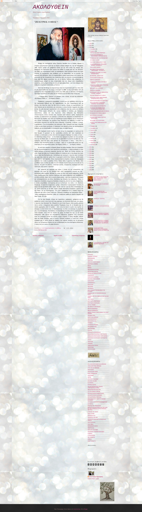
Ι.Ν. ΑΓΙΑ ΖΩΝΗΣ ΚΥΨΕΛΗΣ (94, 391)
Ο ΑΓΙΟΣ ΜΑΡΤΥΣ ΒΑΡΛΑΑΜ (96, 77)
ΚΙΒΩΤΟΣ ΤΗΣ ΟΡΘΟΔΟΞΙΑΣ (94, 405)
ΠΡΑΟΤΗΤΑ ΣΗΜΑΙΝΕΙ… (95, 90)
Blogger (85, 509)
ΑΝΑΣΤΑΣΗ (90, 260)
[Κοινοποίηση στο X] (69, 228)
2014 (90, 163)
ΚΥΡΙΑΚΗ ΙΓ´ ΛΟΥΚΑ (94, 60)
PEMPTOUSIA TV (92, 441)
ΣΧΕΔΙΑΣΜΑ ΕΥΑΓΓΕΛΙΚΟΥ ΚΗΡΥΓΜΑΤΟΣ (97, 337)
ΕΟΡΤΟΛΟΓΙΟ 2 (91, 282)
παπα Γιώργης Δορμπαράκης (96, 476)
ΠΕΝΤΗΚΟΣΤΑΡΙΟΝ (92, 319)
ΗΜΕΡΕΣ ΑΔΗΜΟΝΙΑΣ (95, 79)
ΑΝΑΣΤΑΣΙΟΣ (91, 369)
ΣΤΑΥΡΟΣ (90, 330)
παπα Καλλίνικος (91, 422)
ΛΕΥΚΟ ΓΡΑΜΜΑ (91, 304)
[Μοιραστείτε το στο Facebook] (71, 228)
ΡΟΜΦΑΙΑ (90, 433)
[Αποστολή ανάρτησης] (64, 228)
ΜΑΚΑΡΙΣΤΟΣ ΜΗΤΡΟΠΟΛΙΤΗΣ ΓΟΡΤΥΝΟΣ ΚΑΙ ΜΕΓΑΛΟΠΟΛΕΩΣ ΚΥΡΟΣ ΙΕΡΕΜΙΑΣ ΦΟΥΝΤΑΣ (97, 408)
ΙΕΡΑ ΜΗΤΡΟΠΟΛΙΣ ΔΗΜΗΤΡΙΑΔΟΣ (96, 393)
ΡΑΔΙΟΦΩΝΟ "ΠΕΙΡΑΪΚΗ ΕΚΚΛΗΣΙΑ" (96, 431)
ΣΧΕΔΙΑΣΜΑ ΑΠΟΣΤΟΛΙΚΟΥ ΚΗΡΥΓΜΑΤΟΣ (97, 336)
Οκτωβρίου (92, 126)
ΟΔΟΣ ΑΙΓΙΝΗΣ (91, 413)
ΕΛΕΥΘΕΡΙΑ (90, 382)
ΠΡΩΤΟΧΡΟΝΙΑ (91, 328)
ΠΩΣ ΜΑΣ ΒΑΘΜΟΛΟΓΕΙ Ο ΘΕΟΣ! (98, 95)
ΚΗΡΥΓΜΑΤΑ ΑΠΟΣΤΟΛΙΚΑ (94, 301)
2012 (90, 167)
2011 (90, 169)
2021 (90, 151)
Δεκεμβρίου (93, 49)
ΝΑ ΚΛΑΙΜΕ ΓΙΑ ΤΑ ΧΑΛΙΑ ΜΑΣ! (97, 120)
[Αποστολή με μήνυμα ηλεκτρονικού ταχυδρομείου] (67, 228)
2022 (90, 149)
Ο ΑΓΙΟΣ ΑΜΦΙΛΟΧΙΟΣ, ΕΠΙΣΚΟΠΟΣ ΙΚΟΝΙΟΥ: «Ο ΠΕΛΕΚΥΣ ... (98, 65)
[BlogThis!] (68, 228)
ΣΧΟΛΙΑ (89, 339)
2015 (90, 161)
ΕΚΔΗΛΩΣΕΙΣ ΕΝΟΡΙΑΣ (93, 277)
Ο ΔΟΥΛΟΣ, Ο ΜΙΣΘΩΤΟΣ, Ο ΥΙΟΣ (98, 62)
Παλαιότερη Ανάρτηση (78, 235)
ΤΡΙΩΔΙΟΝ (90, 343)
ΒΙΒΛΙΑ (89, 265)
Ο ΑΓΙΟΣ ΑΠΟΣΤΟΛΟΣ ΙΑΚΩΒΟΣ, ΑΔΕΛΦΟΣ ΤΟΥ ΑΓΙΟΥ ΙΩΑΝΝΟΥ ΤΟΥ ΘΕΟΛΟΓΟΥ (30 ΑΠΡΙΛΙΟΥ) (101, 222)
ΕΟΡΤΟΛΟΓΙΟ (91, 280)
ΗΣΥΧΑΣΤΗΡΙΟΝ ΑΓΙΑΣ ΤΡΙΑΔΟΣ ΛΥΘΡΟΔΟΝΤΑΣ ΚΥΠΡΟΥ (95, 387)
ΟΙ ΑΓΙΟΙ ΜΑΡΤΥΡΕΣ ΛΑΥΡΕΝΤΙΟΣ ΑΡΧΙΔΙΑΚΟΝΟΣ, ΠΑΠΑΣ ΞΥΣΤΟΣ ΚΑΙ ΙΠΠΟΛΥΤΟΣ (101, 229)
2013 (90, 165)
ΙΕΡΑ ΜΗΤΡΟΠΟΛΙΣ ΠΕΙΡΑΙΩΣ (94, 397)
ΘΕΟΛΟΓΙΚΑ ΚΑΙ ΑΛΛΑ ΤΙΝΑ (94, 389)
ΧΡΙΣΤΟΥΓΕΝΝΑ (91, 349)
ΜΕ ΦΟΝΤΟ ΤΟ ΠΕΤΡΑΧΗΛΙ (94, 306)
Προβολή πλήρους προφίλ (93, 478)
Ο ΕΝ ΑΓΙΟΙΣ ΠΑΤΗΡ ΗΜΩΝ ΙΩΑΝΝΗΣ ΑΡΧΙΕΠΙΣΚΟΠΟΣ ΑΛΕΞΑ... (98, 98)
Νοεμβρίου (92, 51)
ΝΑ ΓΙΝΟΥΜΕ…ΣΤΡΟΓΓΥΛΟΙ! (96, 75)
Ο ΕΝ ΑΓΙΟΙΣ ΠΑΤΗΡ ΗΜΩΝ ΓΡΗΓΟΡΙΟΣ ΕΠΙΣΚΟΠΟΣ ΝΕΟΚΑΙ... (99, 86)
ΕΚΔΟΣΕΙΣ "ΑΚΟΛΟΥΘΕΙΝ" (94, 278)
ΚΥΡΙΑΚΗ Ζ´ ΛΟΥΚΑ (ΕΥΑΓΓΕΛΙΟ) (101, 206)
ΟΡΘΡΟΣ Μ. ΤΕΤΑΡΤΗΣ (99, 198)
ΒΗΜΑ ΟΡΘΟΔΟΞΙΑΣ (92, 373)
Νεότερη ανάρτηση (38, 235)
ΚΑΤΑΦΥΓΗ (90, 403)
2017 (90, 159)
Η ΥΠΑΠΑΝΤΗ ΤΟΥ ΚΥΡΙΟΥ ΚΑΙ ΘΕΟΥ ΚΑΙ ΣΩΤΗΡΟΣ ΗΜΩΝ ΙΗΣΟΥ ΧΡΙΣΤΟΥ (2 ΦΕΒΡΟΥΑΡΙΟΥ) (101, 178)
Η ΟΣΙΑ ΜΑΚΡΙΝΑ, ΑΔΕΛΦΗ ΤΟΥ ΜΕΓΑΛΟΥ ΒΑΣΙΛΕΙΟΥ (101, 243)
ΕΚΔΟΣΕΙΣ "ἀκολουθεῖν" (93, 379)
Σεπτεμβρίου (93, 128)
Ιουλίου (92, 132)
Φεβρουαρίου (93, 142)
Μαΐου (91, 136)
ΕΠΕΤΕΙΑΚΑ (90, 284)
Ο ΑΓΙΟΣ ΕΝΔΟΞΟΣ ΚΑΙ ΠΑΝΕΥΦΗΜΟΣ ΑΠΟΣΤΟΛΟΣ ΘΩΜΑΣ (100, 192)
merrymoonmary (76, 509)
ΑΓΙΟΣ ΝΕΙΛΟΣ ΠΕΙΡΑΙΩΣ (93, 367)
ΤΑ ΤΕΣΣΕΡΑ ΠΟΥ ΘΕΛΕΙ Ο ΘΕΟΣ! (98, 113)
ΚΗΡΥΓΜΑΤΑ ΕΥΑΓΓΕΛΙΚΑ (94, 303)
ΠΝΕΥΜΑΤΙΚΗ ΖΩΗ (42, 230)
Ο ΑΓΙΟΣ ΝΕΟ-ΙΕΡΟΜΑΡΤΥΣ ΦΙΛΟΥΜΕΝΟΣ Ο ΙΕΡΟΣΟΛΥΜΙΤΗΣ (98, 55)
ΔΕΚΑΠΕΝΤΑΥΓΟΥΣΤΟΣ (93, 269)
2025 (90, 45)
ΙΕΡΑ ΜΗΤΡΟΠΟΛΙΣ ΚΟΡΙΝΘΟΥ (95, 395)
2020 (90, 153)
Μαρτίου (92, 140)
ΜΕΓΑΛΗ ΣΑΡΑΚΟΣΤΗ (93, 310)
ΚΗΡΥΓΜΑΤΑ (90, 299)
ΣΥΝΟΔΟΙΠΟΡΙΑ (91, 435)
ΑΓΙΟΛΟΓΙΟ (90, 254)
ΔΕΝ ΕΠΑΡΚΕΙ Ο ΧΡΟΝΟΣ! (96, 115)
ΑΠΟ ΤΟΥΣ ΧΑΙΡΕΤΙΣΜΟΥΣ (94, 262)
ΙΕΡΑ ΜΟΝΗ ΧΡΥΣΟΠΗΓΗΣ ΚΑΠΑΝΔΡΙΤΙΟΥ (97, 402)
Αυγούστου (92, 130)
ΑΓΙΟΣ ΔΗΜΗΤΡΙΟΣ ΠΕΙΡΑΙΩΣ (94, 366)
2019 (90, 155)
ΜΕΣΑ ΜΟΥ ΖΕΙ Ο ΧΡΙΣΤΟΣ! (96, 88)
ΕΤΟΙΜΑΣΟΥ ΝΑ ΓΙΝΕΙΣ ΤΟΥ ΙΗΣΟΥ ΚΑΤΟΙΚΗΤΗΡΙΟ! (98, 73)
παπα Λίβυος (90, 424)
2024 (90, 47)
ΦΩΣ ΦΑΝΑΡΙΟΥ (91, 437)
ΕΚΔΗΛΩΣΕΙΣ (91, 275)
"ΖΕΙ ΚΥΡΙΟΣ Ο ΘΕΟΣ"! (95, 67)
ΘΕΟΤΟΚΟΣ (90, 286)
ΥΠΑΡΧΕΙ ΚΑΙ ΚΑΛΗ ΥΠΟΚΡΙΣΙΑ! (97, 52)
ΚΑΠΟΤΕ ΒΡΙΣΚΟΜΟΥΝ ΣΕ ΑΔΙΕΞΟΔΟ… (99, 100)
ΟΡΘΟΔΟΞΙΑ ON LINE (93, 417)
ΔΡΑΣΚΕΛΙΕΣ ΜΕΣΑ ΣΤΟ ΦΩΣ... (95, 273)
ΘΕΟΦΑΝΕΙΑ (91, 288)
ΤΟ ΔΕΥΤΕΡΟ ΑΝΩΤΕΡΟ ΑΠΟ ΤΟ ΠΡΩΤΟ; (99, 111)
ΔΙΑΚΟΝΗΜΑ (91, 375)
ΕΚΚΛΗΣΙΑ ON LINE (92, 381)
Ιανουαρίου (92, 144)
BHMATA (90, 439)
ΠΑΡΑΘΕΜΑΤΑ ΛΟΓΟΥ (93, 426)
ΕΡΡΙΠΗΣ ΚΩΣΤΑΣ (92, 384)
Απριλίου (92, 138)
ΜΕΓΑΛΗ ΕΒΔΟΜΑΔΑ (92, 308)
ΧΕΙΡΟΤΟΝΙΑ (91, 347)
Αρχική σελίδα (58, 235)
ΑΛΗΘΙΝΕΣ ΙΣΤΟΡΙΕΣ (92, 256)
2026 (90, 43)
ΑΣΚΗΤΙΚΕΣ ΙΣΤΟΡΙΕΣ (93, 264)
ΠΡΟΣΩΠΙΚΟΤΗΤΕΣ (92, 326)
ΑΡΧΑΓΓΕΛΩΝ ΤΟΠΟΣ (93, 371)
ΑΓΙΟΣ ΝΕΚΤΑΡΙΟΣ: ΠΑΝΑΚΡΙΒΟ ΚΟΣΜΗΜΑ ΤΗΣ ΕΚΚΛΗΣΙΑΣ (97, 103)
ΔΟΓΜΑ (89, 377)
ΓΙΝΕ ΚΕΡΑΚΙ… (97, 235)
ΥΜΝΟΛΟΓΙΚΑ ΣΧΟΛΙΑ (93, 345)
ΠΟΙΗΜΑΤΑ (90, 322)
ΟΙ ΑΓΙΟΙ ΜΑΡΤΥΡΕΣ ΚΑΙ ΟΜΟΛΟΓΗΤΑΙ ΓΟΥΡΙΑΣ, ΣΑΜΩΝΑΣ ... (99, 93)
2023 (90, 147)
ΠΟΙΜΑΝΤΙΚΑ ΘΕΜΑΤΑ (93, 324)
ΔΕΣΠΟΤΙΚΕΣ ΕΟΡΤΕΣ (93, 271)
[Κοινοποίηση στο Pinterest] (72, 228)
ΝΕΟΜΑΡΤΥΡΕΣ (91, 315)
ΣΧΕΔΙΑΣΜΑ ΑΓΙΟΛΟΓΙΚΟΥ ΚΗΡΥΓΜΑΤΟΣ (97, 334)
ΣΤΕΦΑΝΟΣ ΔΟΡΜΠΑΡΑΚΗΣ (94, 332)
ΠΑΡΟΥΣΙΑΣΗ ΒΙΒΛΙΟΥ (93, 317)
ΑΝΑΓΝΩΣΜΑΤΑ (91, 258)
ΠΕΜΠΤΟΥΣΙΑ (91, 428)
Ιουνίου (92, 134)
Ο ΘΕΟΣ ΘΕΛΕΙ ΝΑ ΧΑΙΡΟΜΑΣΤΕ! (98, 105)
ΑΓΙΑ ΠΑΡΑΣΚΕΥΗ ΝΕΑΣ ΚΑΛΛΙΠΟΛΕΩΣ (97, 364)
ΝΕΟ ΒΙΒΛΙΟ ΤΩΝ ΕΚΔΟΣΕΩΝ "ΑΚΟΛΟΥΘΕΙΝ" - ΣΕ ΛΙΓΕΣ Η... (97, 70)
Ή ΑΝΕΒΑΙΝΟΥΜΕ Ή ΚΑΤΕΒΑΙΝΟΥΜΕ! (99, 58)
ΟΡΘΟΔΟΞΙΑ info (91, 415)
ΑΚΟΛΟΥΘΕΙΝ (50, 7)
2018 (90, 157)
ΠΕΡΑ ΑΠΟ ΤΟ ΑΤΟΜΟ (93, 429)
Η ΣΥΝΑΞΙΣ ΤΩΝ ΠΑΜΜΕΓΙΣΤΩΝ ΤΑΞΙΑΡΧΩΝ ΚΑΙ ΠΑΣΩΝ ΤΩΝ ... (98, 108)
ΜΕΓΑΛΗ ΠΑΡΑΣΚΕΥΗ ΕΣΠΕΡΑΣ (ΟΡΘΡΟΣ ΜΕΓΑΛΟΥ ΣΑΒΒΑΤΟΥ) (101, 214)
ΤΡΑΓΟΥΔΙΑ (90, 341)
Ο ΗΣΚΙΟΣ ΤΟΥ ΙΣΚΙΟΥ (93, 411)
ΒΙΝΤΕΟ (89, 267)
